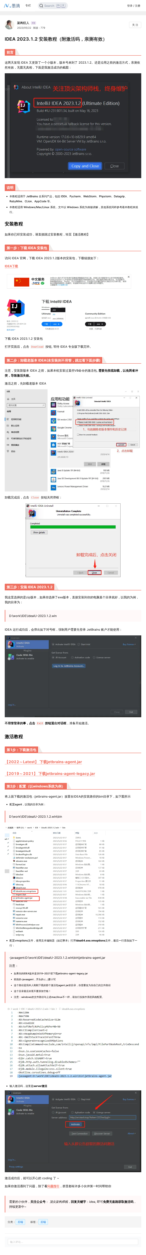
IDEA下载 (11, 266)
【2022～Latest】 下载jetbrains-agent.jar (43, 762)
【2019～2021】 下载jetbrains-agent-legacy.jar (50, 773)
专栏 (28, 5)
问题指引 (53, 1186)
